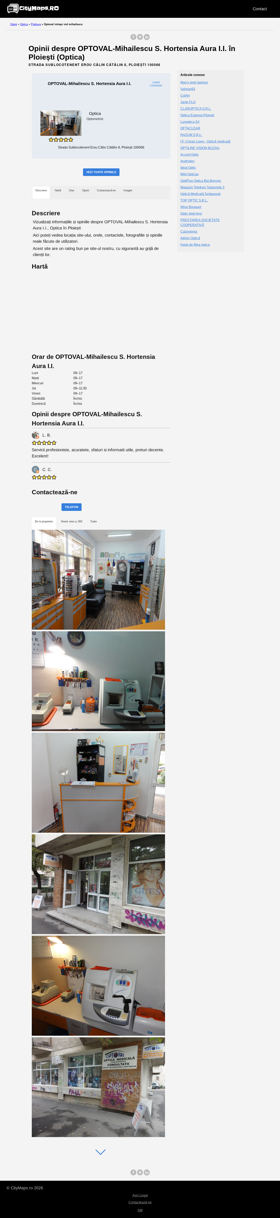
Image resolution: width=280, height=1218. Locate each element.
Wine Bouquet (190, 207)
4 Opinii (156, 82)
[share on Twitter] (140, 39)
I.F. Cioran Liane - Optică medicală (205, 141)
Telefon (71, 507)
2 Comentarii (156, 85)
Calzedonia (188, 232)
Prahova (36, 24)
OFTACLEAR (190, 128)
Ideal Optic (188, 168)
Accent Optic (189, 155)
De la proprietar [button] (44, 521)
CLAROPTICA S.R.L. (195, 109)
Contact (260, 9)
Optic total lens (191, 213)
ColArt (185, 96)
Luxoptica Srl (189, 122)
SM (140, 1210)
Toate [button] (93, 521)
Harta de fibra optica (195, 245)
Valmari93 (187, 89)
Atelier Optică (190, 238)
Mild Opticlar (189, 174)
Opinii (13, 24)
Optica (24, 24)
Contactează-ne (140, 1202)
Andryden (187, 161)
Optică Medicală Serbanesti (200, 194)
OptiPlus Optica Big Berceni (200, 181)
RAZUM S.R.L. (191, 135)
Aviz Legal (140, 1195)
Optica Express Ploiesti (197, 115)
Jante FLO (188, 102)
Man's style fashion (194, 82)
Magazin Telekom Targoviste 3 (202, 187)
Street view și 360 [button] (71, 521)
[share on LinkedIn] (146, 39)
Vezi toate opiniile (101, 172)
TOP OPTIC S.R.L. (194, 200)
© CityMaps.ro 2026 (25, 1188)
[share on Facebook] (133, 39)
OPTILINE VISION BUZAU (200, 148)
